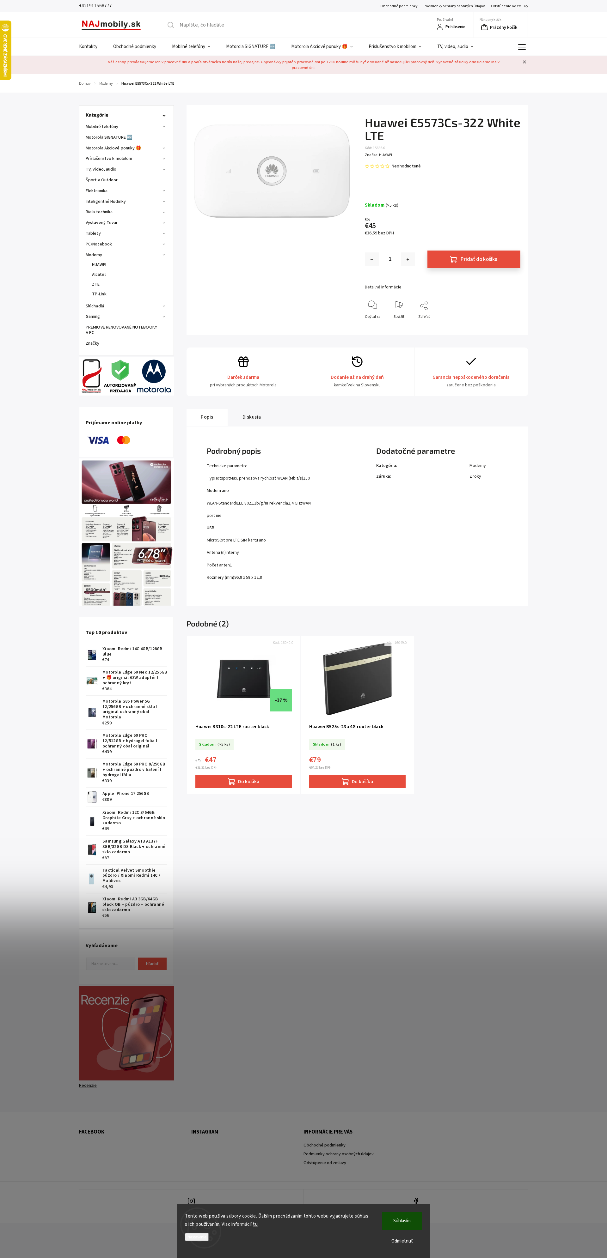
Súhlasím (402, 1221)
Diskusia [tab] (251, 417)
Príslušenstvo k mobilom (109, 158)
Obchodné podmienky (398, 6)
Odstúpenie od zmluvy (509, 6)
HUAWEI (99, 265)
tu (255, 1224)
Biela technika (99, 212)
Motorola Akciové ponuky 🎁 (113, 148)
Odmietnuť (402, 1241)
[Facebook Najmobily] (416, 1202)
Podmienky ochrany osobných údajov (454, 6)
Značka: (378, 155)
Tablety (93, 233)
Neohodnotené (406, 166)
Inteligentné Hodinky (106, 201)
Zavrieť (509, 327)
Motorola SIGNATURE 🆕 (109, 137)
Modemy (94, 255)
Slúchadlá (95, 306)
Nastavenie (196, 1237)
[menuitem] (92, 47)
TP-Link (99, 294)
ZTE (96, 284)
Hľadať (152, 964)
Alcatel (99, 274)
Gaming (93, 316)
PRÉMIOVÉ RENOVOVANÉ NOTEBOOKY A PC (121, 330)
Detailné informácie (383, 287)
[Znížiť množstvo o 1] (372, 259)
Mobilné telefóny (102, 127)
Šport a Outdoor (102, 180)
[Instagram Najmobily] (191, 1202)
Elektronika (96, 191)
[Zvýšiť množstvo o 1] (408, 259)
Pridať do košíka (479, 259)
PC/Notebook (99, 244)
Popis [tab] (207, 417)
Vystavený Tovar (102, 223)
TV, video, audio (101, 169)
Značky (93, 343)
